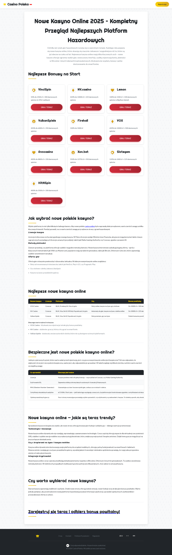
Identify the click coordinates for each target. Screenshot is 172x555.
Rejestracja (162, 4)
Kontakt (68, 536)
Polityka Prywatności (82, 536)
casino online (90, 226)
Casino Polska (18, 4)
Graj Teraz (47, 107)
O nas (60, 536)
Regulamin (96, 536)
